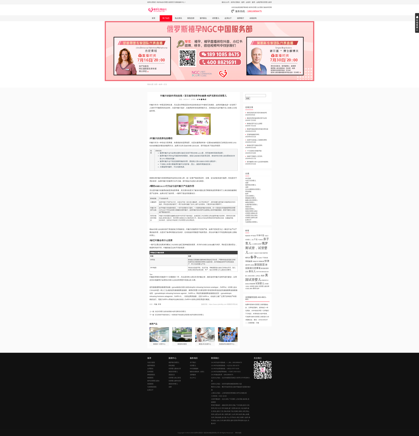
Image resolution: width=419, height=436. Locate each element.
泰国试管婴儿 (249, 202)
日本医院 (150, 371)
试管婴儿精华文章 (251, 217)
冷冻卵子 (251, 253)
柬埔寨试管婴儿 (250, 198)
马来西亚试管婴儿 (251, 222)
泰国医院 (150, 378)
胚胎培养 (264, 280)
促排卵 (259, 244)
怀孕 (159, 304)
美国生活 (248, 207)
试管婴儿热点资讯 (251, 215)
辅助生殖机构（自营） (197, 371)
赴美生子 (228, 18)
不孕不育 (260, 235)
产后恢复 (260, 239)
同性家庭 (248, 191)
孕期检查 (261, 261)
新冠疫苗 (259, 264)
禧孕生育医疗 (198, 433)
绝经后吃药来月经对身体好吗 (257, 113)
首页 (153, 18)
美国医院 (150, 384)
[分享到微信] (203, 99)
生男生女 (258, 275)
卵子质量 (259, 253)
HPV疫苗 (253, 235)
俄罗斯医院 (151, 365)
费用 (254, 288)
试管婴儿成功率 (264, 286)
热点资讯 (178, 18)
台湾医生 (150, 368)
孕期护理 (255, 261)
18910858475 (254, 11)
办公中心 (193, 378)
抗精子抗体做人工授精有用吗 (257, 140)
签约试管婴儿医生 (153, 381)
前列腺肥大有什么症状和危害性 (257, 162)
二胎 (252, 239)
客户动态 (165, 18)
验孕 (257, 288)
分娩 (255, 253)
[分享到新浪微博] (197, 99)
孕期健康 (248, 261)
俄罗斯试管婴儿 (250, 185)
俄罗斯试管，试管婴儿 (256, 248)
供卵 (246, 183)
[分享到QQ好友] (201, 99)
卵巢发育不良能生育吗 (254, 145)
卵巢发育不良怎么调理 (254, 123)
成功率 (247, 265)
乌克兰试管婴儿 (250, 180)
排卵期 (252, 265)
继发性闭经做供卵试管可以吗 (257, 118)
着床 (262, 276)
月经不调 (258, 271)
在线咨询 (253, 18)
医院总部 (190, 18)
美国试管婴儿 (249, 209)
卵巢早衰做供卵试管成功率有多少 (256, 129)
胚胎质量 (252, 284)
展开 (417, 24)
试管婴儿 (215, 18)
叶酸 (155, 304)
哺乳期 (247, 257)
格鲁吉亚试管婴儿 (251, 200)
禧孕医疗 (240, 18)
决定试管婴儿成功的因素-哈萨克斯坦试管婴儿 (170, 311)
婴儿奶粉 (259, 257)
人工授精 (254, 244)
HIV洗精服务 (194, 368)
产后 (256, 239)
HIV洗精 (248, 178)
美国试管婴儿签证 (251, 211)
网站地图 (238, 433)
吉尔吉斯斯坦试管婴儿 (253, 189)
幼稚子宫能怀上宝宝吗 (254, 156)
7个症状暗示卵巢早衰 (254, 151)
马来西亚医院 (151, 387)
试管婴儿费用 (248, 288)
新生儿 (252, 271)
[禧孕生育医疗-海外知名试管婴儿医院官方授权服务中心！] (157, 10)
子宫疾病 (265, 257)
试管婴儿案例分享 (251, 213)
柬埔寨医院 (151, 375)
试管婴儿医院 (254, 286)
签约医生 (203, 18)
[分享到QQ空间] (199, 99)
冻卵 (246, 187)
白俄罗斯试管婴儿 (251, 204)
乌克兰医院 (151, 362)
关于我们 (193, 362)
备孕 (160, 84)
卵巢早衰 (265, 253)
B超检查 (247, 235)
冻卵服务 (193, 375)
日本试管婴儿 (249, 196)
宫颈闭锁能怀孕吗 (253, 134)
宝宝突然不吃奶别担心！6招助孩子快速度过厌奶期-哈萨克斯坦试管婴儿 (179, 315)
